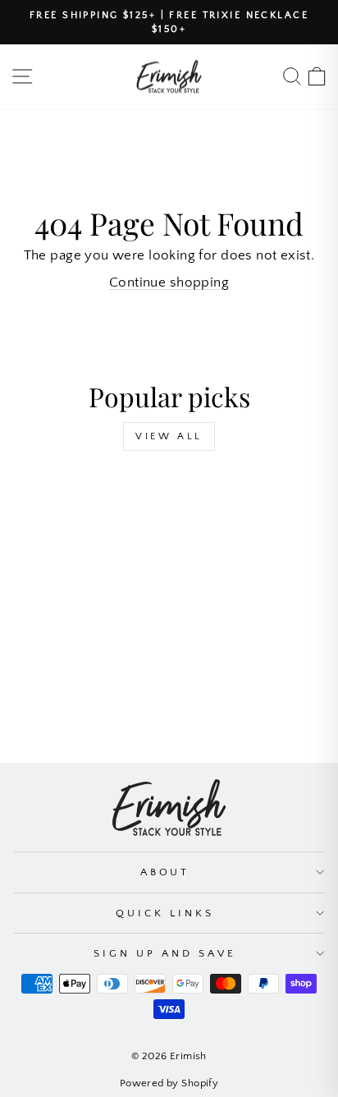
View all (169, 436)
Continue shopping (169, 282)
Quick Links (165, 913)
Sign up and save (165, 953)
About (165, 872)
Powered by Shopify (169, 1083)
